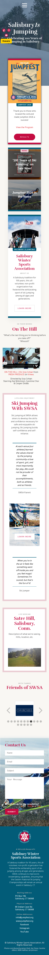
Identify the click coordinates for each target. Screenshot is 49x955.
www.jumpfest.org (24, 921)
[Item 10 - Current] (37, 721)
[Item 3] (15, 721)
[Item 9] (34, 721)
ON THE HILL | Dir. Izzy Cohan (18, 372)
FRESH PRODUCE (16, 374)
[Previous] (9, 710)
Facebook (24, 924)
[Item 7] (28, 721)
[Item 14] (24, 725)
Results (24, 137)
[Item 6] (24, 721)
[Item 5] (21, 721)
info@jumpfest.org (24, 917)
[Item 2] (11, 721)
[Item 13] (21, 725)
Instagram (24, 928)
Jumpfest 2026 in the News (24, 194)
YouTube (24, 932)
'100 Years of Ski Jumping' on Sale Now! (24, 164)
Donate (6, 41)
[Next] (40, 710)
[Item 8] (31, 721)
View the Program (24, 127)
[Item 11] (41, 721)
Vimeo (31, 374)
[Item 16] (31, 725)
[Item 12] (18, 725)
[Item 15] (28, 725)
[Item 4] (18, 721)
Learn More (24, 308)
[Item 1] (8, 721)
